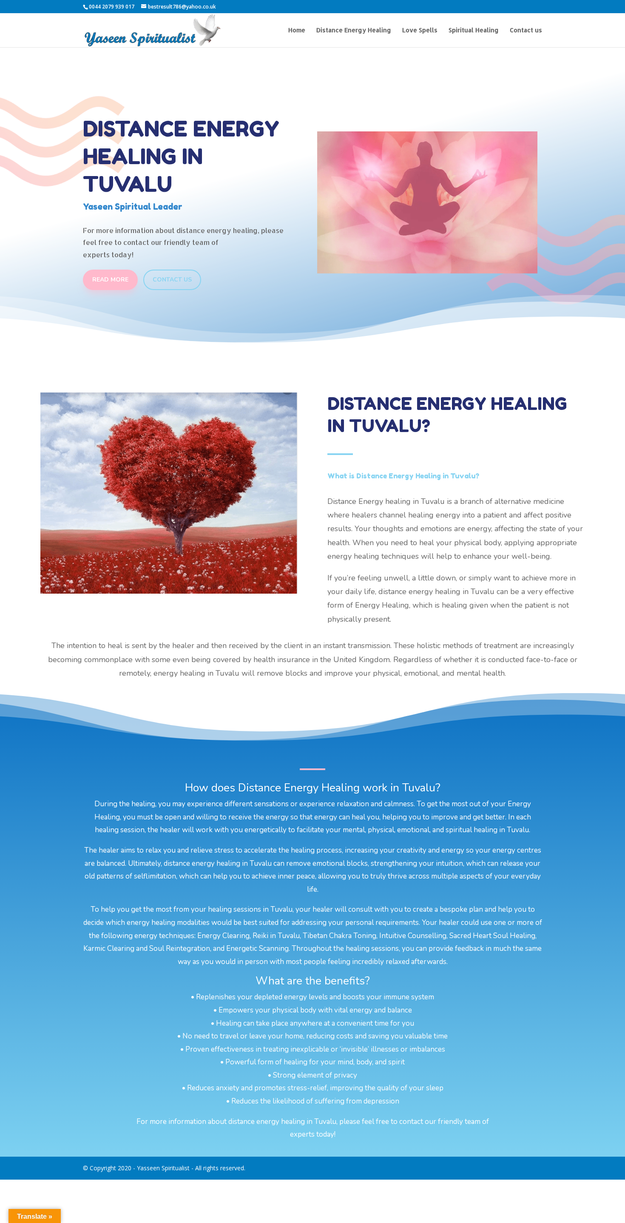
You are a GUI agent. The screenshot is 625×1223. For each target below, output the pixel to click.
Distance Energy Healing (353, 30)
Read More (110, 280)
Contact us (526, 30)
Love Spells (420, 30)
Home (296, 30)
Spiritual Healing (474, 30)
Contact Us (172, 280)
